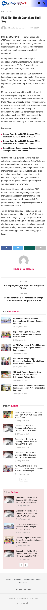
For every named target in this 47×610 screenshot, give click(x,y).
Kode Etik (17, 579)
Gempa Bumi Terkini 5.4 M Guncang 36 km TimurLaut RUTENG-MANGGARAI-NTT (26, 455)
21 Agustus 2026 (21, 353)
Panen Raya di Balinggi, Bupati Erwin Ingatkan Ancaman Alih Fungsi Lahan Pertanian (29, 387)
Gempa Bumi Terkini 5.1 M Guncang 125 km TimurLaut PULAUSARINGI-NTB (26, 441)
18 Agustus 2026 (21, 380)
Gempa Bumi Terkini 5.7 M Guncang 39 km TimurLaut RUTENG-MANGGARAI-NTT (26, 428)
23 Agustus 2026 (23, 519)
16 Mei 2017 (34, 28)
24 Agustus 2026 (23, 505)
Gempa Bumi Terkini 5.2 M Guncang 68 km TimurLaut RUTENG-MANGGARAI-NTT (27, 553)
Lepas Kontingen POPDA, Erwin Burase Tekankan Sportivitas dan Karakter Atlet (27, 334)
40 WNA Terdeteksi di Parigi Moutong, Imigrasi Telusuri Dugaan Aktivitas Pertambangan (29, 347)
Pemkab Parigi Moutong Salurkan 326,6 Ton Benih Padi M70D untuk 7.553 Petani (28, 414)
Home (3, 12)
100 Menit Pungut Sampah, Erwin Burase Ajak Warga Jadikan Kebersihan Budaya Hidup (27, 374)
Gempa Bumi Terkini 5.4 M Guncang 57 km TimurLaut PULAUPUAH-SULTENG (21, 142)
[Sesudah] (26, 479)
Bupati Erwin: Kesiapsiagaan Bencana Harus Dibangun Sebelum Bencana (22, 149)
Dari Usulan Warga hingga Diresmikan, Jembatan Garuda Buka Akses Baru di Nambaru (28, 361)
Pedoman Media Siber (32, 579)
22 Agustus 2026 (21, 326)
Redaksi (8, 579)
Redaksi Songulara (16, 28)
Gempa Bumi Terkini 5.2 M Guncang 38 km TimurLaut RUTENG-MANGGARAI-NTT (21, 135)
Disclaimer (23, 582)
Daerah (10, 12)
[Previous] (21, 479)
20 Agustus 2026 (22, 434)
